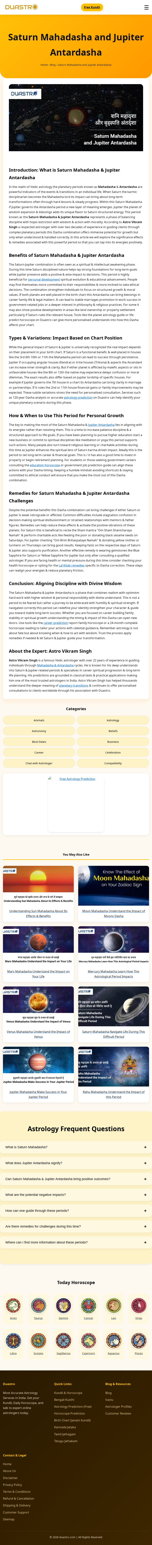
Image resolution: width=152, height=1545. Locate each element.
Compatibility (113, 763)
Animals (39, 720)
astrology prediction (78, 397)
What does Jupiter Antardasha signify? (76, 1162)
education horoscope (45, 465)
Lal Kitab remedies (72, 565)
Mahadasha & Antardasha (55, 665)
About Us (9, 1471)
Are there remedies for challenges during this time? (76, 1226)
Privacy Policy (12, 1485)
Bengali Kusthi (64, 1400)
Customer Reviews (118, 1413)
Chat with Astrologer (39, 763)
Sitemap (8, 1519)
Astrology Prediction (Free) (73, 1407)
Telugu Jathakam (65, 1441)
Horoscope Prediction (69, 1413)
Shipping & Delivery (16, 1505)
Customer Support (16, 1512)
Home (44, 65)
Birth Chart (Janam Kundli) (72, 1420)
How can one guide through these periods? (76, 1210)
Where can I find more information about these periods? (76, 1242)
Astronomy (39, 731)
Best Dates (39, 741)
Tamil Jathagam (65, 1434)
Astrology (113, 720)
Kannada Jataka (65, 1427)
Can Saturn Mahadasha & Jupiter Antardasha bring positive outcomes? (76, 1178)
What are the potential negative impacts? (76, 1194)
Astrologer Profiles (118, 1407)
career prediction (56, 623)
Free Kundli (92, 7)
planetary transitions (73, 685)
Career (39, 752)
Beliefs (113, 731)
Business (113, 741)
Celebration (113, 752)
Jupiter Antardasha (101, 425)
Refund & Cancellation (18, 1498)
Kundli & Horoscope (68, 1393)
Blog (53, 65)
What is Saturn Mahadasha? (76, 1147)
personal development (44, 279)
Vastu (109, 1400)
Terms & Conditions (17, 1492)
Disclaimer (10, 1478)
